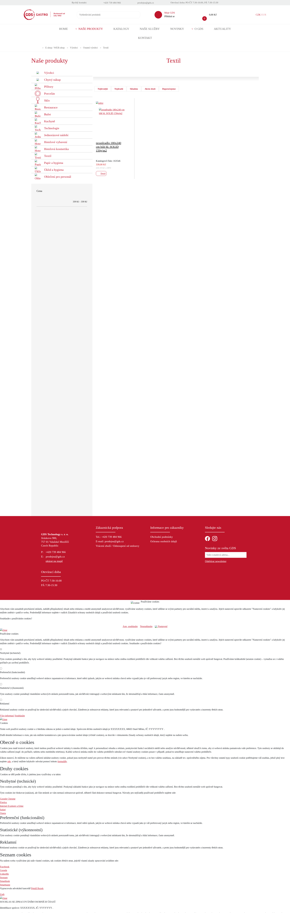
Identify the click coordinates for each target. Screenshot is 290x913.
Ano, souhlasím (130, 626)
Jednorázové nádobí (56, 135)
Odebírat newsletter (215, 561)
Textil (105, 48)
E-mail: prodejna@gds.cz (110, 541)
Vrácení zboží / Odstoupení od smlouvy (117, 545)
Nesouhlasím (146, 626)
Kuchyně (49, 121)
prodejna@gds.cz (145, 3)
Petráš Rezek (37, 888)
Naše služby (150, 28)
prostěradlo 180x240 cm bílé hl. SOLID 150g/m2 (108, 146)
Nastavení (162, 626)
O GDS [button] (199, 28)
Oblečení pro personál (57, 176)
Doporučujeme (169, 89)
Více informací (7, 715)
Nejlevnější (103, 89)
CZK (258, 14)
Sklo (47, 100)
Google (3, 870)
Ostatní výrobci (90, 48)
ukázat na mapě (54, 561)
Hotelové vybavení (55, 142)
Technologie (51, 128)
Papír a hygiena (53, 162)
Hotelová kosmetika (56, 149)
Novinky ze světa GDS (220, 548)
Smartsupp (5, 884)
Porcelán (49, 93)
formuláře (62, 761)
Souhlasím (20, 715)
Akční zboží (150, 89)
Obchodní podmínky (161, 536)
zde (9, 761)
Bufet (47, 114)
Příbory (48, 86)
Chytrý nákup (52, 79)
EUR (263, 14)
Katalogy (121, 28)
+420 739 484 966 (112, 3)
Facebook (4, 866)
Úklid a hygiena (54, 169)
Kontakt (145, 37)
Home (63, 28)
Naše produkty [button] (90, 28)
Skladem (134, 89)
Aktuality (222, 28)
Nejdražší (118, 89)
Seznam (4, 877)
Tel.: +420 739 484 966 (109, 536)
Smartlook (5, 881)
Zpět (2, 894)
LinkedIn (4, 874)
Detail (103, 173)
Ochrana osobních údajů (163, 541)
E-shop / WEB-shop (55, 48)
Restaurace (51, 107)
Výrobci (74, 48)
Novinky (177, 28)
